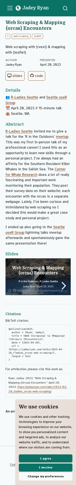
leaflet (37, 36)
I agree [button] (45, 458)
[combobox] (65, 8)
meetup (62, 136)
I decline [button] (46, 467)
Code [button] (38, 76)
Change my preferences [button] (46, 476)
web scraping (21, 36)
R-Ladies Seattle (24, 97)
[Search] (65, 8)
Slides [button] (16, 76)
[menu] (10, 8)
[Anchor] (23, 90)
